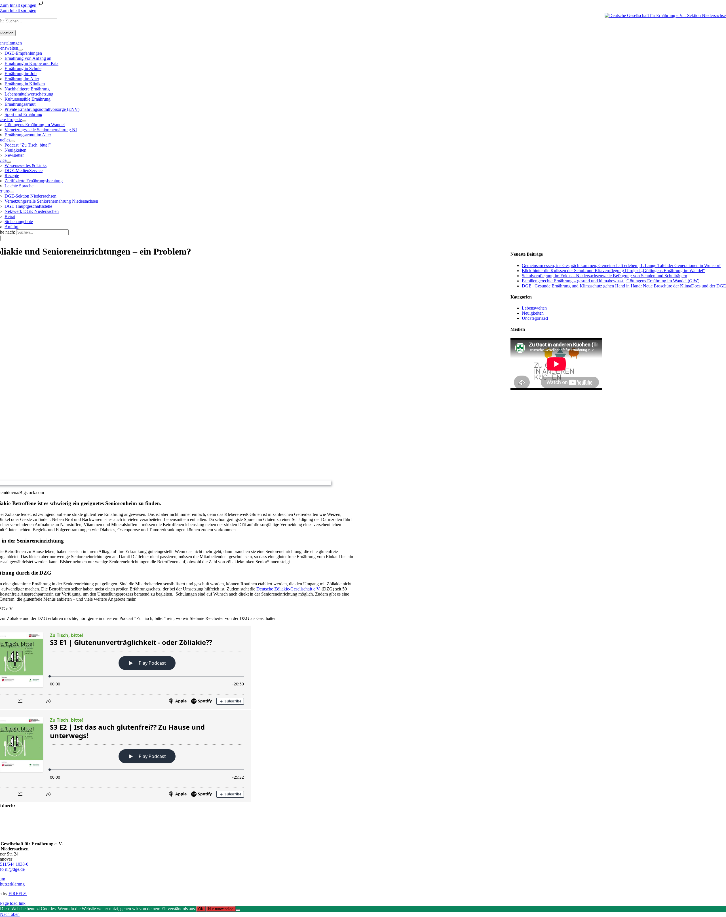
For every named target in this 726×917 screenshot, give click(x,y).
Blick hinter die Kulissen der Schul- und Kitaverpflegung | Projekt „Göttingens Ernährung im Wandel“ (613, 270)
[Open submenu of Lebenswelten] (20, 49)
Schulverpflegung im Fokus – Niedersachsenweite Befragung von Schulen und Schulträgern (604, 275)
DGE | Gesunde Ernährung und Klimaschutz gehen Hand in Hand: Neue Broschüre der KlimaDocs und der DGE (624, 285)
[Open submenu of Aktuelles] (12, 141)
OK (201, 909)
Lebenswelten (534, 308)
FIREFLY (18, 893)
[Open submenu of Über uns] (12, 192)
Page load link (13, 903)
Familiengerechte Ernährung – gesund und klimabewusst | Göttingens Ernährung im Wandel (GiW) (610, 280)
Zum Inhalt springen (18, 5)
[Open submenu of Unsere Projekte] (24, 121)
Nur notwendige (220, 909)
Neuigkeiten (533, 313)
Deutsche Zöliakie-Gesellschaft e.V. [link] (288, 588)
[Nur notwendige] (238, 910)
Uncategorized (535, 318)
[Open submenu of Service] (9, 162)
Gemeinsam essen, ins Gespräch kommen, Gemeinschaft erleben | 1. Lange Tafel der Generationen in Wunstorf (621, 265)
